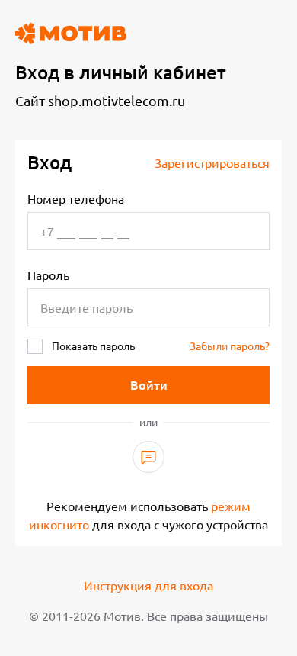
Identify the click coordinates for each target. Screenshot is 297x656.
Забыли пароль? (230, 346)
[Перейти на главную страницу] (70, 33)
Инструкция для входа (148, 586)
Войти (149, 385)
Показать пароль (93, 346)
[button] (148, 457)
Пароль (48, 275)
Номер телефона (75, 199)
